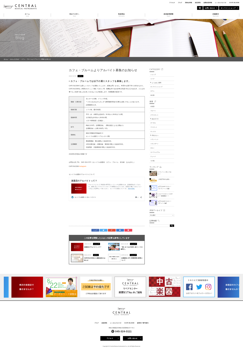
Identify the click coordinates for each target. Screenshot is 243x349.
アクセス (172, 2)
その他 (152, 160)
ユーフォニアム (155, 152)
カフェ (80, 76)
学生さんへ (155, 135)
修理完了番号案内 (143, 323)
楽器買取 (198, 2)
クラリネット (154, 115)
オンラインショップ (228, 8)
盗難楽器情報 (208, 2)
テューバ (153, 156)
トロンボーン (154, 143)
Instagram (82, 166)
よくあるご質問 (156, 82)
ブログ (180, 2)
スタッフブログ (14, 59)
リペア (152, 79)
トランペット (154, 139)
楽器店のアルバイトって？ (92, 247)
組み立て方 (155, 119)
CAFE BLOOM (234, 2)
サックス (153, 131)
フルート (153, 110)
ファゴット (153, 127)
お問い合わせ (210, 8)
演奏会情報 (188, 2)
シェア (95, 230)
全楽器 (152, 106)
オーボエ (153, 123)
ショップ (96, 244)
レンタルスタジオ (220, 2)
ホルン (152, 148)
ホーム (6, 59)
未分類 (152, 95)
